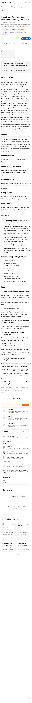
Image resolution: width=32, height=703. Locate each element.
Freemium (4, 32)
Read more (15, 398)
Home (2, 7)
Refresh (17, 554)
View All (24, 431)
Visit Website (27, 38)
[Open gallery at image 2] (8, 54)
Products (8, 7)
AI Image (13, 7)
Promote (25, 405)
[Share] (29, 698)
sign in (12, 496)
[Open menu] (29, 2)
